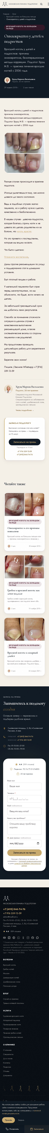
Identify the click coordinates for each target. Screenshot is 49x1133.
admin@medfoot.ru (10, 917)
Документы (7, 1075)
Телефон (11, 793)
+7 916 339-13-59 (25, 451)
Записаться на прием (24, 442)
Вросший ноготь (9, 965)
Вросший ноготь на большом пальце (21, 16)
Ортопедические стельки (13, 1037)
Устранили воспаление (16, 257)
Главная (6, 14)
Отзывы (6, 1071)
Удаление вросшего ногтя (13, 1016)
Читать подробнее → (25, 410)
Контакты (6, 1062)
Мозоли (6, 973)
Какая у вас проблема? (16, 818)
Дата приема (20, 838)
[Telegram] (14, 937)
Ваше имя (11, 781)
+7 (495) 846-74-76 (25, 454)
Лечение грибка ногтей (12, 1033)
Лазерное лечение (10, 1028)
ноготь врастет (24, 231)
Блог (14, 14)
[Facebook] (32, 937)
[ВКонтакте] (9, 937)
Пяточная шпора (9, 986)
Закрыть (21, 1120)
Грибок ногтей (8, 969)
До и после (7, 1058)
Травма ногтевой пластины (13, 1003)
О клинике (7, 1050)
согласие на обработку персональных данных (27, 864)
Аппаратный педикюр (11, 1020)
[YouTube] (4, 937)
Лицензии (7, 1067)
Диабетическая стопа (11, 982)
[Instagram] (28, 937)
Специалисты (8, 1054)
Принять (8, 1120)
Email (14, 806)
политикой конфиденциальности (30, 861)
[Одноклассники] (23, 937)
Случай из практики (10, 999)
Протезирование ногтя (12, 1024)
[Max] (37, 937)
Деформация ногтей (11, 977)
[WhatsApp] (18, 937)
